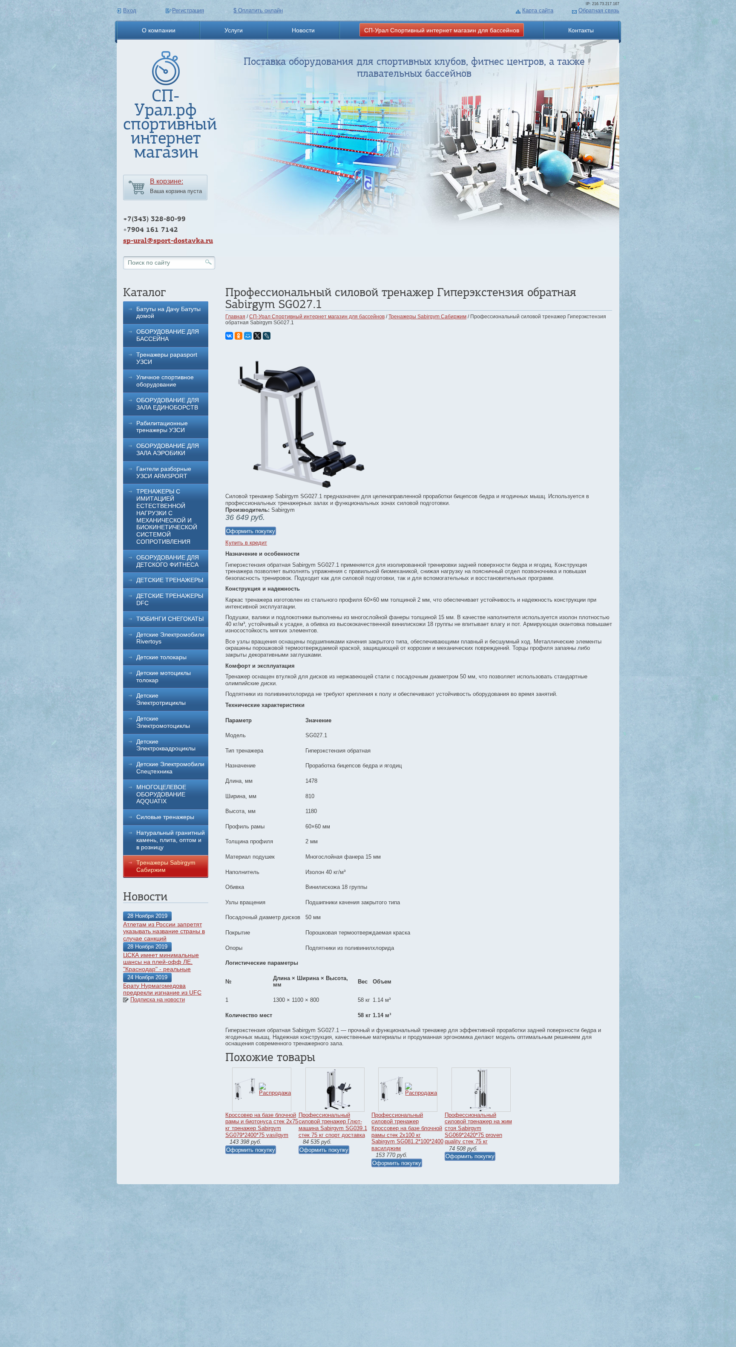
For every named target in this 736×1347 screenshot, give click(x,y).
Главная (235, 317)
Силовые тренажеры (165, 816)
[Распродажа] (275, 1093)
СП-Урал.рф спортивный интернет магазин (170, 123)
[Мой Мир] (248, 336)
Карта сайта (537, 10)
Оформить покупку (250, 531)
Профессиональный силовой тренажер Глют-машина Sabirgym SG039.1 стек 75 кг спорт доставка (333, 1125)
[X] (257, 336)
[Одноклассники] (238, 336)
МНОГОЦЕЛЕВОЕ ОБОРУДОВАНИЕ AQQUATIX (161, 794)
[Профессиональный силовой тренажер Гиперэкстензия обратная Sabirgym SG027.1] (299, 491)
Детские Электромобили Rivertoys (170, 638)
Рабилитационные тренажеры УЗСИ (162, 427)
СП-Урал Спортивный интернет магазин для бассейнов (441, 30)
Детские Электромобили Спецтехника (170, 768)
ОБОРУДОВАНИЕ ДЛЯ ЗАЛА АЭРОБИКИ (167, 449)
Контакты (581, 30)
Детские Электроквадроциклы (166, 745)
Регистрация (188, 10)
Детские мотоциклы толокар (163, 676)
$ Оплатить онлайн (258, 10)
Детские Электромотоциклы (163, 722)
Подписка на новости (157, 999)
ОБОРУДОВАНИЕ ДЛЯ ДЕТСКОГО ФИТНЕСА (167, 561)
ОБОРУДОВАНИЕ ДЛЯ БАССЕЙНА (167, 335)
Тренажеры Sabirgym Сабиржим (166, 866)
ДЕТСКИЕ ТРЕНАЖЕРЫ (169, 580)
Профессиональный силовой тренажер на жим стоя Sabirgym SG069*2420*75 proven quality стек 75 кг (478, 1128)
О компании (158, 30)
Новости (303, 30)
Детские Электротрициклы (161, 699)
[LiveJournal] (266, 336)
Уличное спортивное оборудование (165, 381)
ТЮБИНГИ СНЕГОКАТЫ (170, 618)
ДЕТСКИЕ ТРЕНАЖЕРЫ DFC (169, 599)
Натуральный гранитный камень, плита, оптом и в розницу (170, 840)
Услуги (233, 30)
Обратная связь (598, 10)
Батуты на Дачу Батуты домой (168, 313)
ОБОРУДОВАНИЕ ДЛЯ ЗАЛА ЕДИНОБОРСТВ (167, 404)
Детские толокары (161, 657)
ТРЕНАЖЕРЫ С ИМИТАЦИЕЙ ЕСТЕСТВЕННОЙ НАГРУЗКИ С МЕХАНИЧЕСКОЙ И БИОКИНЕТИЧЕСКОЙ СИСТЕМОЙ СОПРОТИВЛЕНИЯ (166, 516)
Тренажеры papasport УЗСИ (166, 358)
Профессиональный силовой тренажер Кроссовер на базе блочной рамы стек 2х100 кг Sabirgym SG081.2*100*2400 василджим (407, 1131)
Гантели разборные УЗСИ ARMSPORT (163, 472)
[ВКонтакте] (229, 336)
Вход (129, 10)
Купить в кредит (246, 542)
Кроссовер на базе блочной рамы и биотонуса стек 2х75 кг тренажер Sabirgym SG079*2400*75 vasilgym (261, 1125)
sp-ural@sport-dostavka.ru (168, 240)
